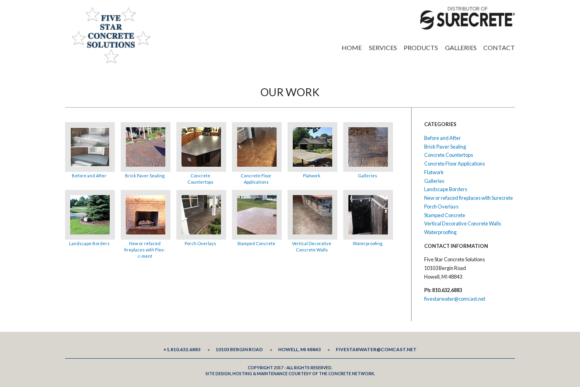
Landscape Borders (89, 243)
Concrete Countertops (200, 178)
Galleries (461, 47)
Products (421, 47)
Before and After (89, 175)
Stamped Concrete (256, 243)
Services (383, 47)
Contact (499, 47)
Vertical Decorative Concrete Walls (311, 246)
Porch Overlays (200, 243)
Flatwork (311, 175)
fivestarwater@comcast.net (454, 299)
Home (352, 47)
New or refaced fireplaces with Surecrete (468, 198)
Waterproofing (367, 243)
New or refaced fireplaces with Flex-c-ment (144, 250)
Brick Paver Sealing (145, 175)
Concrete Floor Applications (256, 178)
